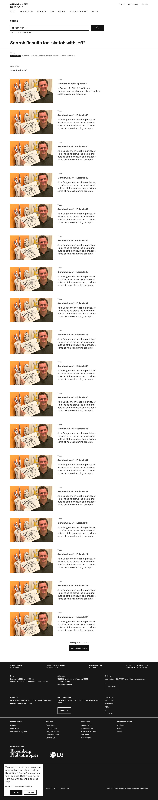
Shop (95, 11)
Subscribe (64, 710)
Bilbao (119, 728)
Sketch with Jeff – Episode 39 (73, 303)
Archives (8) (57, 56)
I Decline (30, 792)
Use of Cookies (51, 788)
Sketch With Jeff (18, 70)
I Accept (16, 792)
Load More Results (79, 648)
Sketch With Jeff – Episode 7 (72, 83)
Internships (14, 728)
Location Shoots (52, 735)
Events (41, 11)
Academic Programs (18, 731)
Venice (119, 731)
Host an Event (51, 728)
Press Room (50, 725)
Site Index (65, 788)
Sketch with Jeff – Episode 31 (73, 523)
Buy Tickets (112, 687)
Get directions (64, 684)
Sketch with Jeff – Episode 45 (73, 115)
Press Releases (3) (68, 56)
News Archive (86, 738)
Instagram (109, 704)
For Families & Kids (89, 731)
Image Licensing (52, 731)
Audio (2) (42, 56)
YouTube (108, 713)
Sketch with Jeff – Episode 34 (73, 460)
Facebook (109, 700)
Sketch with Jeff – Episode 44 (73, 146)
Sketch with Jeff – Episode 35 (73, 428)
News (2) (49, 56)
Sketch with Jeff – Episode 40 (73, 272)
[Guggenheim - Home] (19, 5)
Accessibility (86, 725)
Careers (13, 725)
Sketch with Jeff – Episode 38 (73, 334)
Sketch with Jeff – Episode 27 (73, 617)
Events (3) (25, 56)
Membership (133, 4)
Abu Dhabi (121, 725)
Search (145, 4)
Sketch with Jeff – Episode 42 (73, 209)
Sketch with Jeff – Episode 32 (73, 491)
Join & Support (78, 11)
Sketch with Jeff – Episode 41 (73, 240)
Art (52, 11)
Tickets (121, 4)
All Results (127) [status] (15, 56)
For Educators (87, 728)
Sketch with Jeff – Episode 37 (73, 366)
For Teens (85, 735)
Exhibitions (26, 11)
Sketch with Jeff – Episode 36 (73, 397)
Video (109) (34, 56)
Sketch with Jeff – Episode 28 (73, 585)
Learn (61, 11)
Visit (13, 11)
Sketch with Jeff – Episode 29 (73, 554)
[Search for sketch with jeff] (97, 28)
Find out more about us (20, 703)
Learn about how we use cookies (17, 786)
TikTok (107, 707)
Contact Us (50, 738)
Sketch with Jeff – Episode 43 (73, 177)
